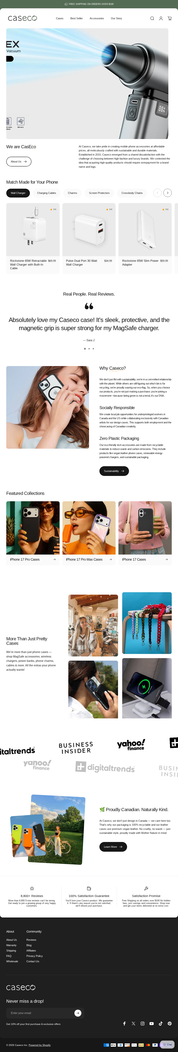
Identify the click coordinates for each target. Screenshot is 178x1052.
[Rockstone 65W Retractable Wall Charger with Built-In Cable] (33, 229)
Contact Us (32, 961)
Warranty (11, 945)
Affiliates (31, 950)
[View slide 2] (89, 349)
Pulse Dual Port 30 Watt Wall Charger (81, 262)
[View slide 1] (85, 349)
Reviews (31, 939)
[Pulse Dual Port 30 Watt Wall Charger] (89, 229)
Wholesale (12, 961)
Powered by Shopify (40, 1045)
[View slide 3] (93, 349)
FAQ (8, 955)
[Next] (167, 193)
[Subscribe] (77, 1013)
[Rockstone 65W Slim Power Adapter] (145, 229)
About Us (11, 939)
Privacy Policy (34, 955)
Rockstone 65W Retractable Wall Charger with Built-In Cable (28, 264)
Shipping (11, 950)
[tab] (18, 193)
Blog (28, 945)
